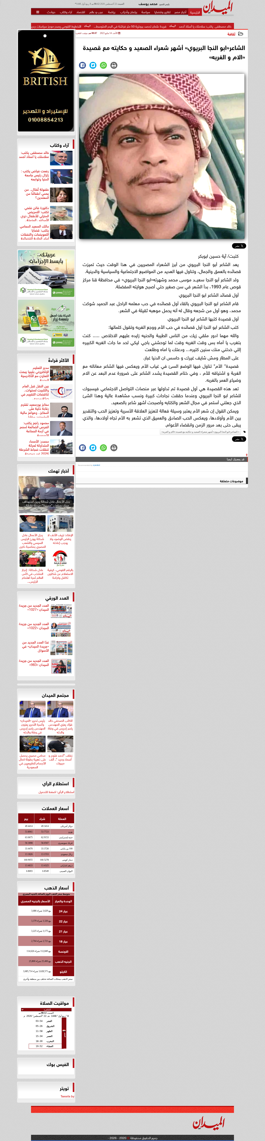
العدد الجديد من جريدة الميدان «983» (34, 662)
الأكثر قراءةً (58, 359)
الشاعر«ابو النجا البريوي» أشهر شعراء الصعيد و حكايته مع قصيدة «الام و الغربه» (199, 432)
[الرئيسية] (195, 12)
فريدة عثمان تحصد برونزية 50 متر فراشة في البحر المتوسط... (176, 26)
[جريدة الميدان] (46, 81)
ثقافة (231, 33)
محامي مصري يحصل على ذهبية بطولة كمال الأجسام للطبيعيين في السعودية (32, 760)
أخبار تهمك (58, 470)
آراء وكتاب (59, 144)
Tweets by (67, 1096)
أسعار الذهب (56, 887)
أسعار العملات (55, 807)
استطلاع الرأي (55, 782)
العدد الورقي (57, 597)
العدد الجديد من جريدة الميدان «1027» (34, 607)
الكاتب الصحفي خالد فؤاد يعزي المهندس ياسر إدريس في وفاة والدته (60, 725)
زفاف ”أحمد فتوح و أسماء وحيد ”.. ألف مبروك (60, 758)
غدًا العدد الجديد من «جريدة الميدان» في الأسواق (35, 646)
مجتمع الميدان (55, 694)
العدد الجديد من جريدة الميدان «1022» (34, 625)
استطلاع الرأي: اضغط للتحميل (56, 791)
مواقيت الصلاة (54, 1002)
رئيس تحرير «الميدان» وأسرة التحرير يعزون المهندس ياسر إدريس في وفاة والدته (32, 725)
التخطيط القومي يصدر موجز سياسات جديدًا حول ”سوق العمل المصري (85, 26)
